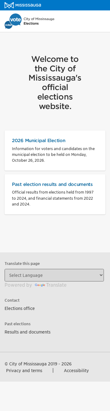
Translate (56, 285)
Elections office (20, 308)
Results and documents (27, 331)
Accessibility (76, 370)
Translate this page (22, 263)
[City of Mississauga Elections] (23, 5)
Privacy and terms (24, 370)
